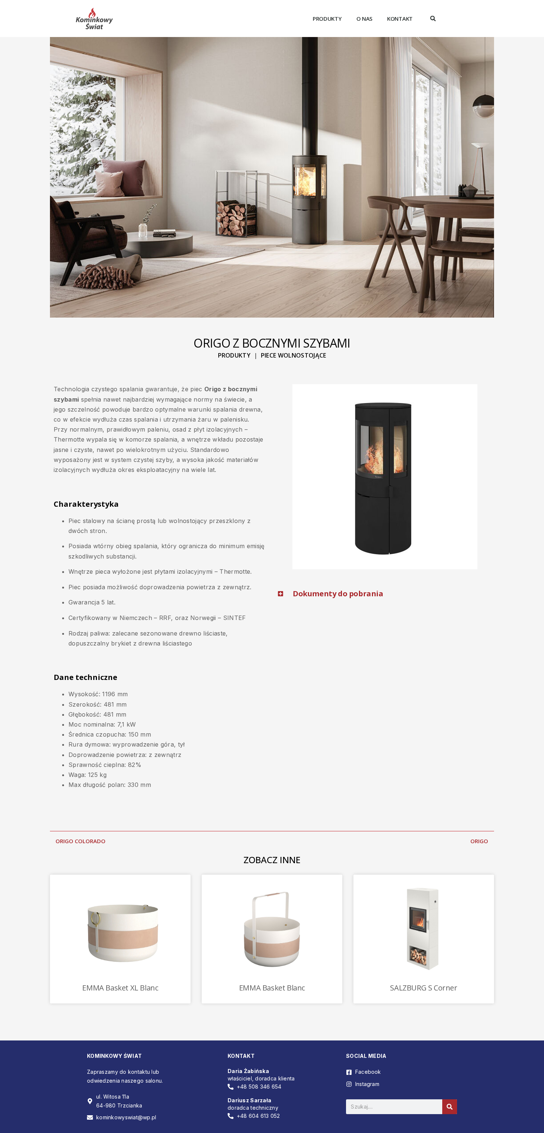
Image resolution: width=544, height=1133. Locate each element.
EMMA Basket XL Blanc (120, 988)
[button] (433, 18)
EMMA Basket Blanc (272, 988)
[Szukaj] (449, 1106)
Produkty (327, 18)
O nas (364, 18)
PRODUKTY (234, 355)
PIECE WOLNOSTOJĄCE (293, 355)
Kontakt (400, 18)
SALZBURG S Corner (423, 988)
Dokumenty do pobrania (338, 594)
